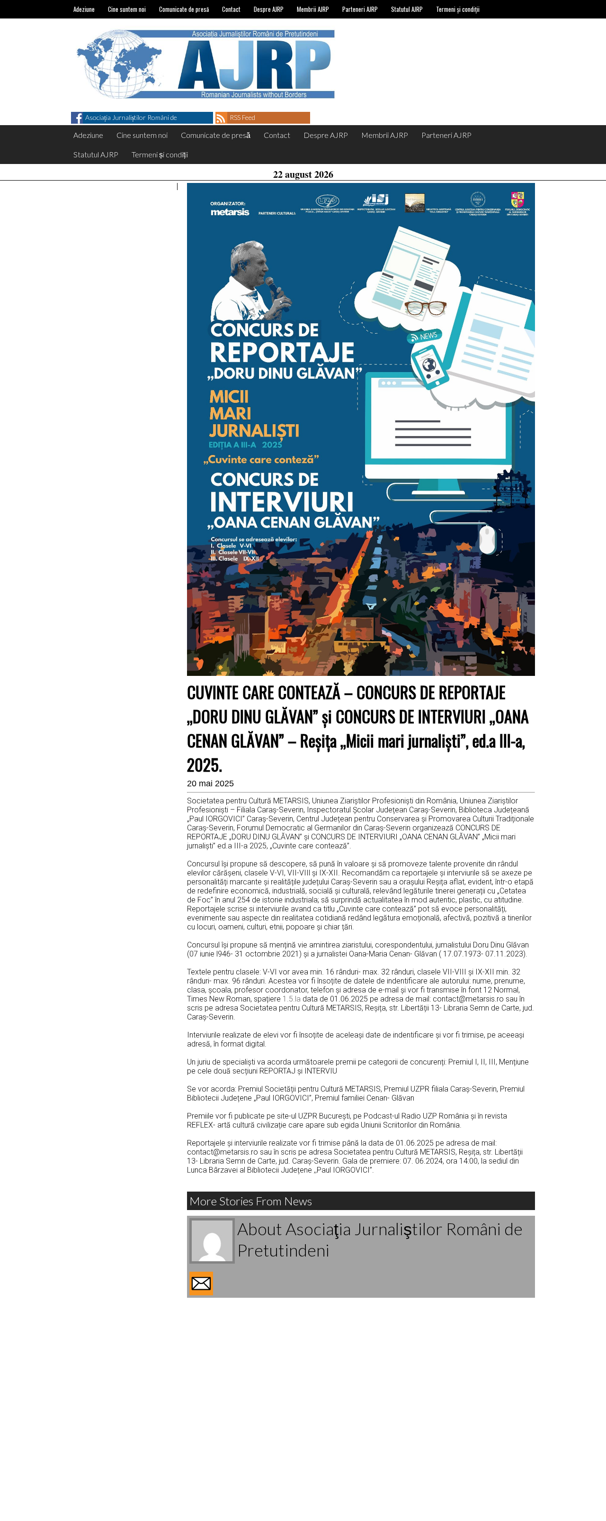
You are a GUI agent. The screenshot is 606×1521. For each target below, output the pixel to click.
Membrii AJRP (313, 9)
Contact (231, 9)
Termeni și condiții (458, 9)
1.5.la (292, 998)
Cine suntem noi (127, 9)
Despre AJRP (269, 9)
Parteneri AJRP (360, 9)
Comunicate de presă (184, 9)
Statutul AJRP (407, 9)
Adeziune (84, 9)
